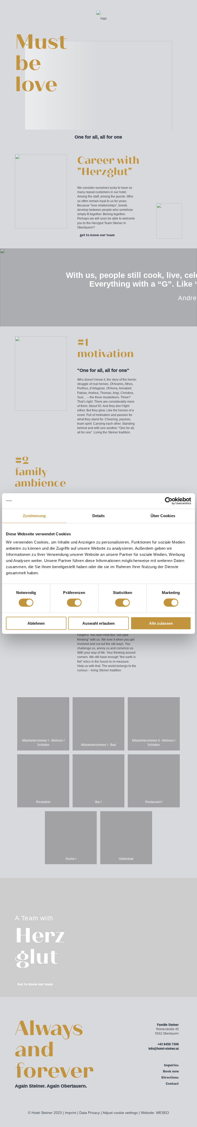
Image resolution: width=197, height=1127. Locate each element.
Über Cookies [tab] (163, 516)
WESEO (162, 1113)
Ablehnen (36, 623)
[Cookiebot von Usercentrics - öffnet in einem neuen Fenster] (168, 501)
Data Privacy (89, 1113)
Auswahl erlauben (98, 623)
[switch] (74, 603)
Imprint (70, 1113)
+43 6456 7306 (168, 1044)
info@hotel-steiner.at (164, 1048)
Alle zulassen (161, 623)
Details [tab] (98, 516)
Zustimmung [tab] (34, 516)
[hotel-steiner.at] (101, 18)
